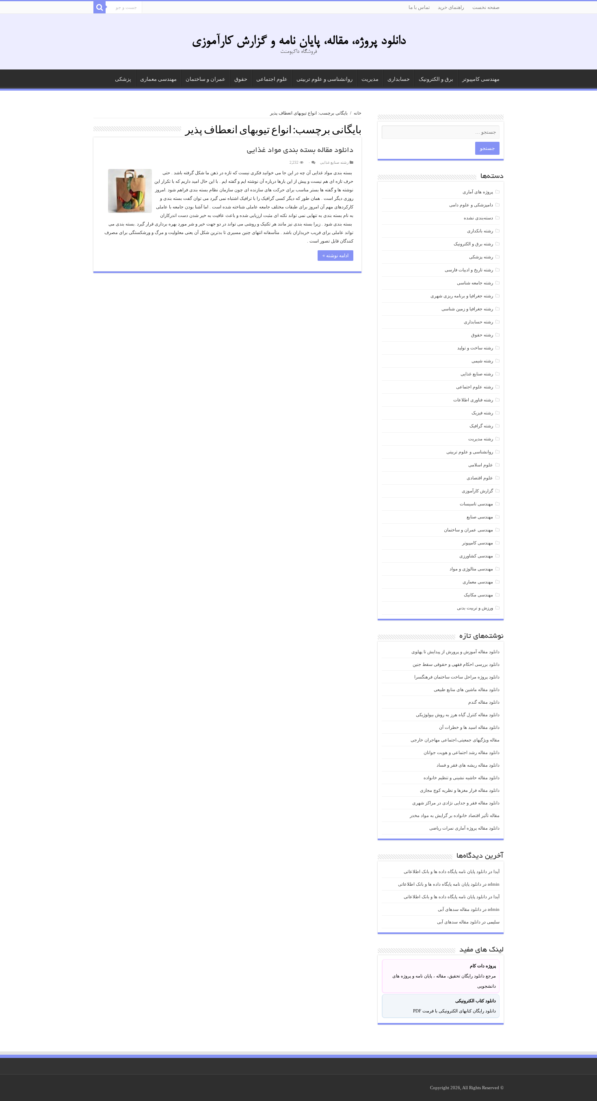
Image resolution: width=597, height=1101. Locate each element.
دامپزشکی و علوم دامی (471, 204)
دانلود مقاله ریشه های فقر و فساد (468, 765)
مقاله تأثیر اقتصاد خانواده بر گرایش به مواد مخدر (455, 815)
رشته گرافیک (481, 425)
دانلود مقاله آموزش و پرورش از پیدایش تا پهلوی (455, 651)
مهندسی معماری (158, 79)
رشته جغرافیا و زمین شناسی (467, 308)
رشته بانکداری (480, 230)
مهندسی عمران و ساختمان (468, 529)
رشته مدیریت (480, 438)
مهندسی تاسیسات (476, 503)
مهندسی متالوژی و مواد (471, 568)
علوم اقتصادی (480, 477)
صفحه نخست (486, 7)
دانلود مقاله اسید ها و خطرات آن (469, 727)
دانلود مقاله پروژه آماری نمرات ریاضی (464, 828)
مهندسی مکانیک (478, 594)
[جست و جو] (99, 7)
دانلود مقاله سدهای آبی (459, 909)
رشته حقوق (482, 334)
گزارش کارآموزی (477, 490)
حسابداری (398, 79)
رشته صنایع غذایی (334, 162)
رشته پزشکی (481, 256)
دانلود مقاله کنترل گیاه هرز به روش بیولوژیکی (458, 714)
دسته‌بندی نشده (478, 217)
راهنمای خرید (451, 7)
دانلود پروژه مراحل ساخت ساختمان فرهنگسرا (457, 676)
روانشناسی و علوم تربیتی (324, 79)
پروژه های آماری (478, 191)
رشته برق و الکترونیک (473, 243)
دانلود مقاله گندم (484, 702)
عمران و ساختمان (205, 79)
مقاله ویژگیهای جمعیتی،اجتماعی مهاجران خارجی (455, 739)
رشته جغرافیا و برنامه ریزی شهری (461, 295)
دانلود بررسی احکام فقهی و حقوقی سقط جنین (456, 664)
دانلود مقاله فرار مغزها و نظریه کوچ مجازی (460, 790)
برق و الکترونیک (436, 79)
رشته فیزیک (482, 412)
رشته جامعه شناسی (475, 282)
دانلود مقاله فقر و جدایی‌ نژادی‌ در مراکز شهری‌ (456, 802)
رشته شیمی (482, 360)
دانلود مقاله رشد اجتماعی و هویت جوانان (462, 752)
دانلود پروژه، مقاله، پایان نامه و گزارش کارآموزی (299, 41)
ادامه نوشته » (335, 255)
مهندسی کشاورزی (476, 555)
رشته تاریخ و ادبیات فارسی (469, 269)
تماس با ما (419, 7)
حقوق (240, 79)
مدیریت (370, 79)
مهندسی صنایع (480, 516)
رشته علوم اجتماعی (474, 386)
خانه (357, 113)
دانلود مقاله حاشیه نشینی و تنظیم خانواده (462, 777)
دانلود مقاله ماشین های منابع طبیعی (467, 689)
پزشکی (123, 79)
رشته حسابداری (478, 321)
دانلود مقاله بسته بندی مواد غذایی (300, 151)
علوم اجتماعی (272, 79)
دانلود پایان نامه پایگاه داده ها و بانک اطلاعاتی (445, 871)
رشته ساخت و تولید (475, 347)
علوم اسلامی (480, 464)
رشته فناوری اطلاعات (473, 399)
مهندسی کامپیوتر (481, 79)
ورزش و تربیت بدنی (475, 607)
